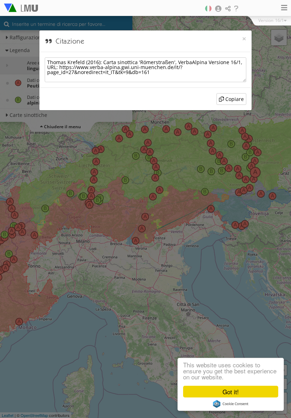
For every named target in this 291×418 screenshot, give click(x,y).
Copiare (234, 99)
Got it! (231, 391)
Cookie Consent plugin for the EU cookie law (230, 404)
